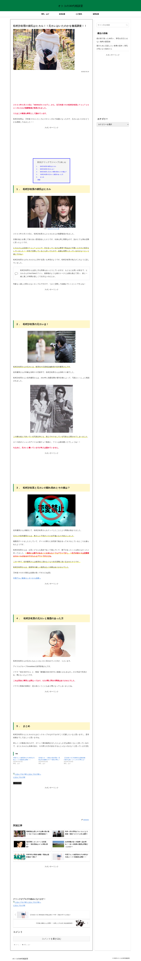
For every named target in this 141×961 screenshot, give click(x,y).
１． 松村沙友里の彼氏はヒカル (46, 166)
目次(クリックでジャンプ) (48, 162)
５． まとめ (40, 177)
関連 (39, 180)
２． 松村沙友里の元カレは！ (45, 169)
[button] (127, 25)
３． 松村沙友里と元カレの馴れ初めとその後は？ (51, 171)
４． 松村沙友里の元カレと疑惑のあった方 (49, 174)
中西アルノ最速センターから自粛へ (27, 578)
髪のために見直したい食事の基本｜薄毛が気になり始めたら (112, 47)
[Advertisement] (51, 87)
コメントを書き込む (51, 939)
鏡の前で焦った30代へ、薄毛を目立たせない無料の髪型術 (112, 40)
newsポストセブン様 (53, 228)
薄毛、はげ (18, 783)
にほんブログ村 (19, 777)
